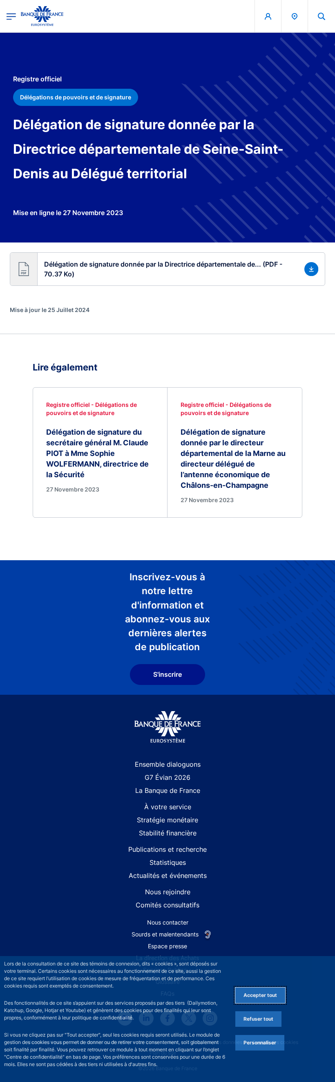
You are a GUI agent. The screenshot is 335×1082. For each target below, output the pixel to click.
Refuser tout (258, 1019)
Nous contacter (167, 922)
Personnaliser (259, 1042)
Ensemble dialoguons (168, 764)
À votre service (167, 807)
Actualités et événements (168, 875)
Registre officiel (37, 79)
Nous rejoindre (167, 892)
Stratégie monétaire (167, 820)
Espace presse (167, 946)
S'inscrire (167, 674)
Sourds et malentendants (165, 934)
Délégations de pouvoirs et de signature (75, 97)
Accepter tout (260, 995)
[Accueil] (167, 727)
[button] (321, 16)
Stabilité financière (168, 833)
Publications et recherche (167, 849)
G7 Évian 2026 (167, 777)
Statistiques (168, 862)
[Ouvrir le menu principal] (11, 16)
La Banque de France (167, 790)
